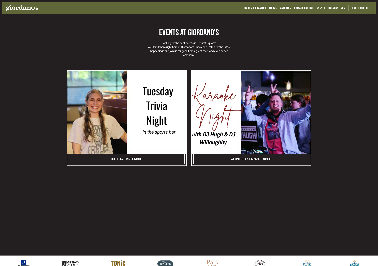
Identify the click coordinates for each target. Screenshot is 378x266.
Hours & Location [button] (255, 7)
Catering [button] (285, 7)
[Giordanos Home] (22, 8)
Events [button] (321, 7)
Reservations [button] (336, 7)
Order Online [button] (360, 8)
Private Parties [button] (304, 7)
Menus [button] (273, 7)
